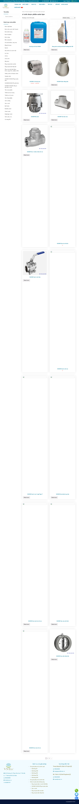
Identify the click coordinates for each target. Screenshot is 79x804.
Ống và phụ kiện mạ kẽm (10, 64)
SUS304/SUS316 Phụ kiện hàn (12, 83)
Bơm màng (7, 37)
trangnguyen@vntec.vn (59, 771)
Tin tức (50, 4)
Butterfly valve (8, 108)
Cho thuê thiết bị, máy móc (11, 42)
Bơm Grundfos (8, 34)
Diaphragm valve (8, 114)
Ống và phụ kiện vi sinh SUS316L (40, 784)
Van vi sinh (7, 103)
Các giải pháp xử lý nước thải (37, 779)
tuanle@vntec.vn (58, 779)
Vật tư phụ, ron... (8, 116)
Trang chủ (17, 4)
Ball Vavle (7, 106)
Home (23, 11)
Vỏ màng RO (8, 119)
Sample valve (8, 76)
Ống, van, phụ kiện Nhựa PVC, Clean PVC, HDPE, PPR (12, 70)
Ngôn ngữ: (17, 7)
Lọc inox (7, 53)
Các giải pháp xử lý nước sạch (37, 766)
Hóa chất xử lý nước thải (10, 50)
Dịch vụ (33, 4)
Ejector (6, 47)
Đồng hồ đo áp (8, 45)
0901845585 (7, 777)
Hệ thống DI (34, 768)
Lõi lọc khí (7, 58)
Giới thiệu (25, 4)
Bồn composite (8, 39)
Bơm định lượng (8, 31)
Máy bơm (7, 61)
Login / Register (66, 1)
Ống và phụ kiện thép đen (10, 66)
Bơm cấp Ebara (8, 26)
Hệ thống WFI (35, 777)
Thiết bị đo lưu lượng (9, 92)
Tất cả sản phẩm (8, 90)
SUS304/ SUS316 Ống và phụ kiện (11, 79)
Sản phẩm (42, 4)
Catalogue (64, 4)
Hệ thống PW (35, 775)
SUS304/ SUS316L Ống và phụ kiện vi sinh (11, 86)
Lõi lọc (6, 56)
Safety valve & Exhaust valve (11, 73)
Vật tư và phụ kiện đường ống (37, 781)
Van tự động (7, 100)
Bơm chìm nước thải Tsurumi (11, 29)
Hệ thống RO (35, 773)
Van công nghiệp (8, 98)
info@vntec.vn (8, 780)
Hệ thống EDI (35, 771)
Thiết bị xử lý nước (9, 95)
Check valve (7, 111)
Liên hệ (57, 4)
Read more (26, 49)
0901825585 (57, 777)
